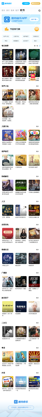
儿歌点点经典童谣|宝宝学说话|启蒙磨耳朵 (20, 143)
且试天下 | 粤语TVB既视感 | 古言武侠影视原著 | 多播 (7, 364)
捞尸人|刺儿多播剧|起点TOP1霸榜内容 (7, 62)
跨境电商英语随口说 (34, 389)
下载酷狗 (26, 3)
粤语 (6, 41)
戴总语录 (18, 265)
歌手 (17, 10)
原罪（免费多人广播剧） (34, 289)
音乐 (3, 10)
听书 (22, 10)
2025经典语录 (33, 313)
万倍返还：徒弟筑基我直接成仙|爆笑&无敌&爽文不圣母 (20, 79)
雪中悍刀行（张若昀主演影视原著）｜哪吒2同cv (7, 289)
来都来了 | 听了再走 (7, 314)
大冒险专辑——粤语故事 (20, 364)
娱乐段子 (26, 41)
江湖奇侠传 (18, 167)
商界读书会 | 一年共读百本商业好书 (7, 241)
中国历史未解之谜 (34, 217)
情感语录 (31, 265)
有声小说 (6, 36)
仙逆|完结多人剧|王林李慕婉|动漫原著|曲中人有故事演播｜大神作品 (20, 62)
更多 (37, 86)
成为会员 (36, 3)
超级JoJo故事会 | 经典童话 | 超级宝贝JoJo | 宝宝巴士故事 (7, 143)
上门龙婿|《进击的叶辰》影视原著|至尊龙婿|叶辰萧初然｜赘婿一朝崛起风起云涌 (7, 103)
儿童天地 (16, 36)
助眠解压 (16, 41)
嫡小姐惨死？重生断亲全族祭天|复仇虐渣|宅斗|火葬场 (7, 79)
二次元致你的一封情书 (34, 339)
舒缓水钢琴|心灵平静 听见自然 (7, 193)
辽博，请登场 (6, 217)
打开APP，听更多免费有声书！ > (21, 407)
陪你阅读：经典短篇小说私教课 (20, 241)
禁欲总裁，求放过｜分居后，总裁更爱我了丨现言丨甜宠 (20, 103)
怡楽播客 (18, 313)
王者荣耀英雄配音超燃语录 (20, 339)
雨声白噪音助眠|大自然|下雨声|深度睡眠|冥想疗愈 (34, 62)
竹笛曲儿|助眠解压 (34, 192)
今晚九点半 (5, 265)
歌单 (12, 10)
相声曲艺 (26, 36)
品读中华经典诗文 (20, 217)
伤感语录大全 (6, 338)
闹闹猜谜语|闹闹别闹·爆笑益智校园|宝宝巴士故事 (34, 143)
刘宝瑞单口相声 (33, 167)
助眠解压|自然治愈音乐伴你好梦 (20, 193)
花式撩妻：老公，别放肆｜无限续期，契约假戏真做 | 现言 (7, 120)
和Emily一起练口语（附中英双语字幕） (7, 389)
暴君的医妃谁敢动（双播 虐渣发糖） (34, 102)
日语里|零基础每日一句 (20, 389)
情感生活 (36, 36)
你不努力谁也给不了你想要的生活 (34, 241)
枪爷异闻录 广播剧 (20, 288)
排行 (8, 10)
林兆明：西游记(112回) (34, 364)
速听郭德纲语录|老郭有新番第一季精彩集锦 (7, 168)
